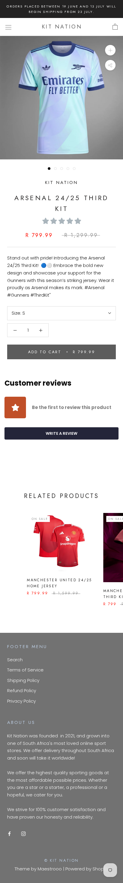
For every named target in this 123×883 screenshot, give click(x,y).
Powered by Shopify (87, 869)
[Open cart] (115, 27)
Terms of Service (25, 670)
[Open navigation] (8, 27)
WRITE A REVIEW (61, 433)
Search (15, 659)
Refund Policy (21, 690)
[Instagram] (23, 833)
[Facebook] (9, 833)
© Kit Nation (61, 860)
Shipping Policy (23, 680)
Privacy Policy (21, 701)
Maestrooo (50, 869)
